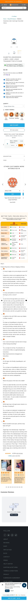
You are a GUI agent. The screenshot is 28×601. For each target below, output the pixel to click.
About (5, 539)
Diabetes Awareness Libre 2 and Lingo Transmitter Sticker (12, 59)
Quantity (5, 103)
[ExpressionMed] (14, 5)
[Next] (16, 47)
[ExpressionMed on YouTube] (9, 535)
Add (20, 145)
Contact (6, 557)
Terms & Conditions (10, 571)
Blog (5, 553)
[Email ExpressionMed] (16, 535)
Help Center (8, 564)
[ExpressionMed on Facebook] (5, 535)
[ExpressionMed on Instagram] (12, 535)
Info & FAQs (7, 549)
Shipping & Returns (10, 567)
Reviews (6, 542)
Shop (5, 546)
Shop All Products (12, 18)
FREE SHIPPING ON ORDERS (14, 1)
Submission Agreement (11, 578)
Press (5, 560)
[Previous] (11, 47)
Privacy (6, 574)
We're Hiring (8, 581)
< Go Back (14, 16)
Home (4, 18)
